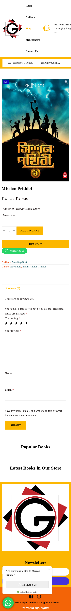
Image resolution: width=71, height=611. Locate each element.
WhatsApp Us (29, 584)
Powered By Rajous (35, 608)
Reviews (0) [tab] (12, 288)
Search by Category (23, 62)
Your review (13, 330)
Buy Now (35, 243)
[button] (66, 82)
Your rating (12, 318)
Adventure (15, 266)
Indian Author (29, 266)
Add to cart (29, 230)
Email (9, 389)
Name (9, 373)
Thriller (42, 266)
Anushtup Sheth (19, 262)
